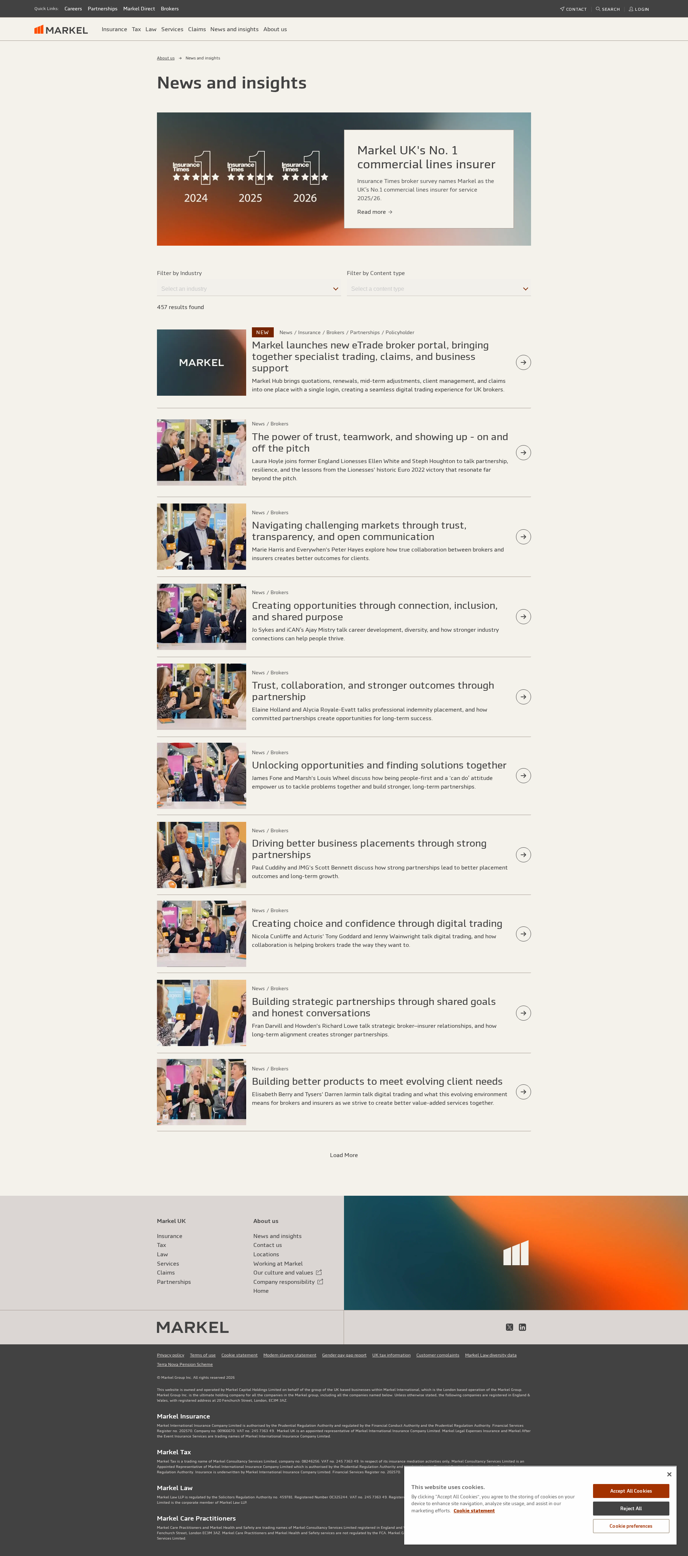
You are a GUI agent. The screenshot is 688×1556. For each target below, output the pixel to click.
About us (166, 58)
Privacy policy (170, 1355)
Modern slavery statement (289, 1355)
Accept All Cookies (631, 1491)
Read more (372, 211)
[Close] (669, 1474)
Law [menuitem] (151, 29)
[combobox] (249, 287)
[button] (608, 9)
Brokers (170, 8)
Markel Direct (139, 8)
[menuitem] (64, 28)
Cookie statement (239, 1355)
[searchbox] (249, 287)
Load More (344, 1155)
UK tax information (391, 1355)
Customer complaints (437, 1355)
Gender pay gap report (344, 1355)
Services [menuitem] (172, 29)
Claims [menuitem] (197, 29)
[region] (540, 1505)
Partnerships (103, 8)
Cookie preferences (631, 1526)
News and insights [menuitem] (234, 29)
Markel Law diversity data (491, 1355)
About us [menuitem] (275, 29)
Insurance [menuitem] (114, 29)
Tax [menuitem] (136, 29)
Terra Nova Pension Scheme (185, 1364)
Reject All (631, 1508)
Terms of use (203, 1355)
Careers (73, 8)
